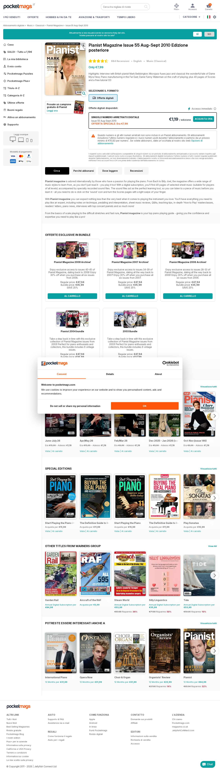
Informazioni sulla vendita (144, 736)
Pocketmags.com (180, 723)
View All (212, 546)
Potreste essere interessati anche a (75, 623)
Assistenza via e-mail (58, 723)
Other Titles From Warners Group (73, 546)
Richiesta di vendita (140, 740)
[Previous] (47, 416)
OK (145, 405)
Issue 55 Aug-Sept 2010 (77, 25)
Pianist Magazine (55, 25)
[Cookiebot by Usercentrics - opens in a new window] (165, 363)
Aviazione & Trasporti (94, 17)
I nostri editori (13, 737)
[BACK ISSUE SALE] (61, 435)
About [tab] (158, 374)
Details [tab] (110, 374)
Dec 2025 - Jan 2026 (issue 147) (164, 440)
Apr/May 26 (86, 440)
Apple (92, 719)
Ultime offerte (15, 102)
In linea (92, 726)
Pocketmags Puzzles (20, 73)
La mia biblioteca (17, 59)
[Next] (214, 416)
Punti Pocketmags (98, 730)
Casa (10, 44)
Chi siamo (177, 719)
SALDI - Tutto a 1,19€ (19, 51)
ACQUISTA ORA (204, 118)
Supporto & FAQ (56, 719)
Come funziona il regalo (60, 736)
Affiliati (134, 723)
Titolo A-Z (13, 88)
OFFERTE (32, 17)
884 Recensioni (120, 61)
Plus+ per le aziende (16, 741)
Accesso (135, 743)
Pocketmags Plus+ (18, 80)
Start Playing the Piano (127, 523)
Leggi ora (52, 110)
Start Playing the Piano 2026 (60, 523)
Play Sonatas (191, 523)
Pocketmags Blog (15, 734)
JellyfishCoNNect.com (183, 730)
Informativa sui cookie (17, 756)
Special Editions (58, 468)
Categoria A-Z (15, 95)
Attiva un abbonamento (21, 117)
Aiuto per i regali (56, 740)
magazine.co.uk (180, 726)
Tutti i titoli (11, 719)
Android (93, 723)
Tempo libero (126, 17)
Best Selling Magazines (18, 726)
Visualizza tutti (208, 386)
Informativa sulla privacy (18, 745)
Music (30, 25)
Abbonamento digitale (13, 25)
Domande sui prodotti (141, 719)
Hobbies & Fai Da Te (58, 17)
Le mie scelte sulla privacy (19, 760)
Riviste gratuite (13, 730)
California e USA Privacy (18, 749)
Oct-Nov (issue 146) (195, 440)
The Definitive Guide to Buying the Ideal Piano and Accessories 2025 (164, 523)
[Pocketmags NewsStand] (19, 6)
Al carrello (72, 296)
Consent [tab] (62, 374)
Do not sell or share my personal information (75, 405)
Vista (47, 451)
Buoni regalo (15, 109)
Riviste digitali (96, 734)
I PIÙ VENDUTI (11, 17)
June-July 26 (52, 440)
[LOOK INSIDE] (65, 94)
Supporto (13, 124)
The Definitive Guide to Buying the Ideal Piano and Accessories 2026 (95, 523)
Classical (39, 25)
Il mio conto (14, 66)
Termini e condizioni (16, 752)
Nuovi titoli (11, 723)
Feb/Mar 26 (120, 440)
